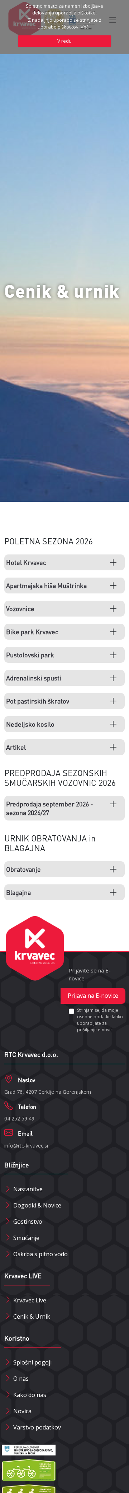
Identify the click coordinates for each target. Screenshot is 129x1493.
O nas (21, 1379)
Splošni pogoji (32, 1362)
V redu (64, 41)
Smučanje (26, 1238)
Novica (22, 1411)
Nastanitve (28, 1189)
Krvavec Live (29, 1300)
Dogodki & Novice (37, 1205)
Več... (86, 26)
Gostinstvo (27, 1222)
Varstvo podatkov (37, 1427)
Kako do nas (29, 1395)
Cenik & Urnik (31, 1316)
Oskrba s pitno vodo (40, 1254)
